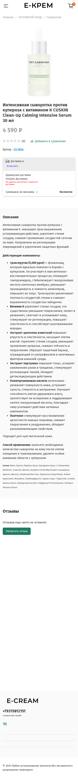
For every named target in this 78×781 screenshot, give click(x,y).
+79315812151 (14, 711)
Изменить (12, 166)
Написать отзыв (17, 531)
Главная (8, 17)
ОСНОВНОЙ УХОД (30, 17)
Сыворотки (53, 17)
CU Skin (19, 149)
